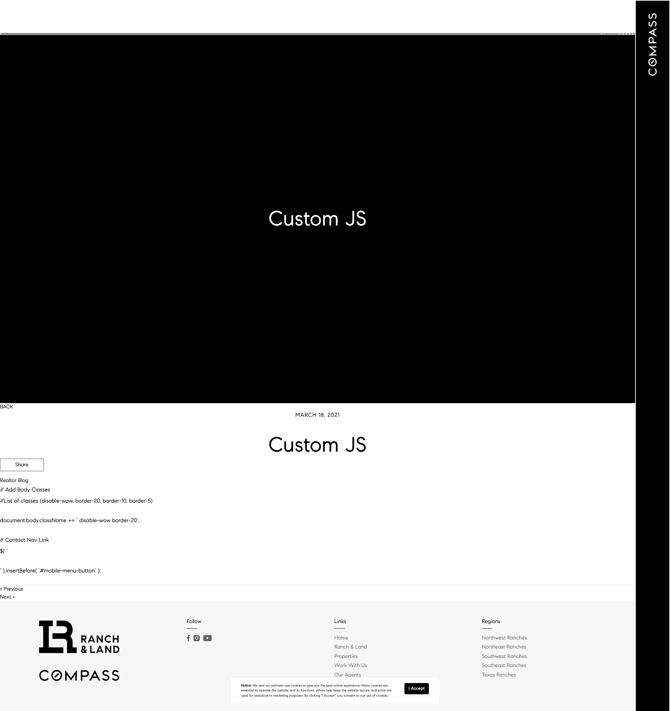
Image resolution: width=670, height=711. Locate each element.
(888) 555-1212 (582, 502)
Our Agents (531, 17)
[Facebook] (188, 638)
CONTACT (538, 502)
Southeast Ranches (504, 665)
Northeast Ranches (504, 647)
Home (341, 638)
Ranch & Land (413, 17)
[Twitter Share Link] (21, 484)
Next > (7, 597)
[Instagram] (196, 638)
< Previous (11, 589)
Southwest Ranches (504, 656)
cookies (296, 685)
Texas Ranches (499, 675)
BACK (6, 407)
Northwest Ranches (504, 638)
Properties (452, 17)
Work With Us (490, 17)
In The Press (569, 17)
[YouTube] (207, 638)
